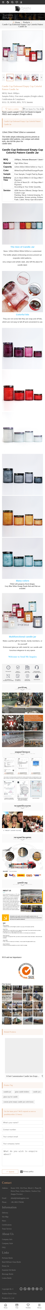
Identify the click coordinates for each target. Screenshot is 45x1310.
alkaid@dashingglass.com (20, 1198)
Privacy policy (28, 1171)
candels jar (7, 1092)
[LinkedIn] (33, 1288)
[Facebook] (29, 1288)
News (4, 1221)
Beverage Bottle (7, 1274)
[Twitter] (25, 1288)
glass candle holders (22, 1092)
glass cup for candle (11, 1097)
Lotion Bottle (7, 1278)
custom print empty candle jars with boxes (18, 1102)
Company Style (7, 1243)
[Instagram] (41, 1288)
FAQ (3, 1247)
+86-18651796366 (17, 1202)
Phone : (4, 1202)
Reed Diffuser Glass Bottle (11, 1262)
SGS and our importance (12, 957)
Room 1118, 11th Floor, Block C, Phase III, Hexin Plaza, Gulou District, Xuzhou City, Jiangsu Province (26, 1191)
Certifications (7, 1225)
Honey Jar (5, 1266)
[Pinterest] (37, 1288)
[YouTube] (21, 1288)
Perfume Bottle (7, 1258)
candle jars (36, 1092)
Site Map (5, 1217)
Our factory (6, 984)
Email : (4, 1198)
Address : (5, 1188)
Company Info (7, 1239)
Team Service (7, 1229)
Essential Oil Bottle (9, 1270)
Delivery (5, 1213)
